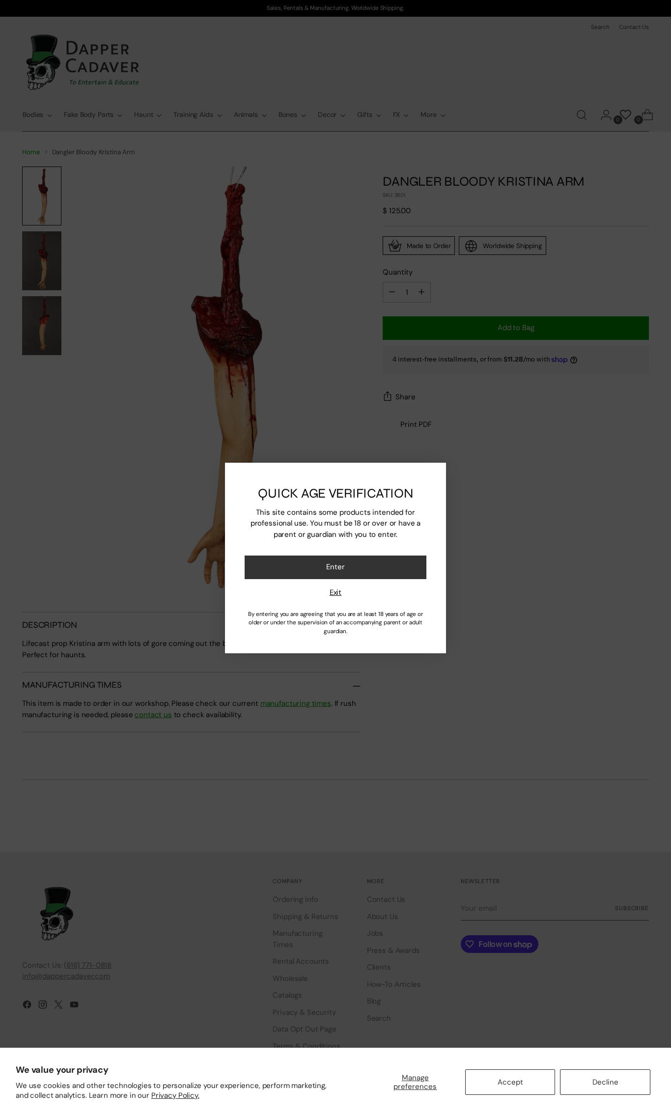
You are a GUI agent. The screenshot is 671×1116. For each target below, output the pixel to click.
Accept (510, 1082)
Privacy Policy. (175, 1095)
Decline (605, 1082)
